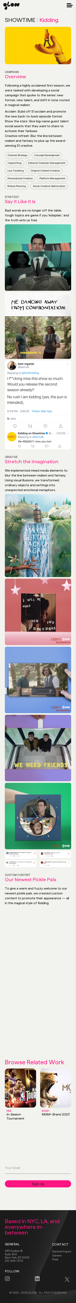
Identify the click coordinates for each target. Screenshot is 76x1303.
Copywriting (14, 163)
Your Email (61, 1171)
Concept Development (47, 155)
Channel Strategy (17, 155)
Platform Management (52, 178)
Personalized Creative (20, 178)
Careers (57, 1255)
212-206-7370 (14, 1260)
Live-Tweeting (15, 170)
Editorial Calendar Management (46, 163)
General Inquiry (61, 1251)
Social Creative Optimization (49, 186)
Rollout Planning (16, 186)
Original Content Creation (45, 170)
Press (55, 1259)
